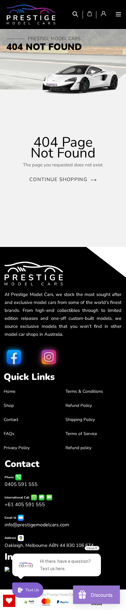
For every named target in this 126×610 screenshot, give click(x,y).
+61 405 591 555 (25, 504)
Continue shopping (58, 179)
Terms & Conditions (84, 391)
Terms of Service (81, 434)
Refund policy (78, 448)
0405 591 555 (21, 484)
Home (9, 391)
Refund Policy (78, 405)
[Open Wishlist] (9, 601)
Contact (11, 419)
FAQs (9, 434)
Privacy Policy (17, 448)
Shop (9, 405)
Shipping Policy (80, 419)
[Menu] (118, 15)
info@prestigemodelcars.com (37, 524)
